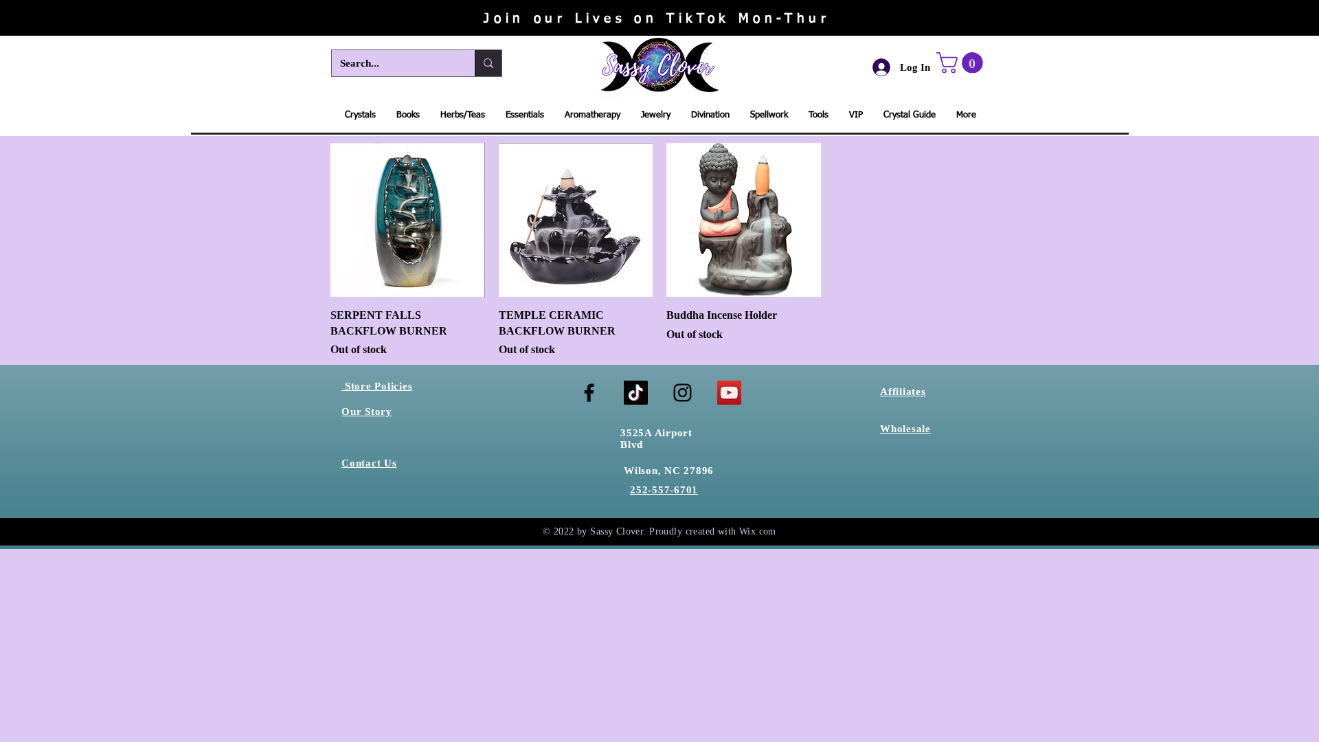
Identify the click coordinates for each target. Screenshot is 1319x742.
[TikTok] (636, 393)
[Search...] (488, 63)
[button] (962, 63)
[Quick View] (407, 220)
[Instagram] (682, 393)
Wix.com (757, 531)
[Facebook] (589, 393)
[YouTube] (729, 393)
